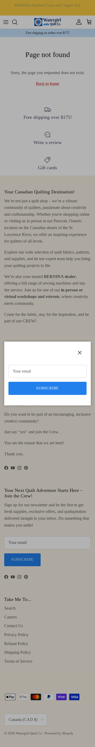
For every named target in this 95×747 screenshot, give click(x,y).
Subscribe (47, 388)
